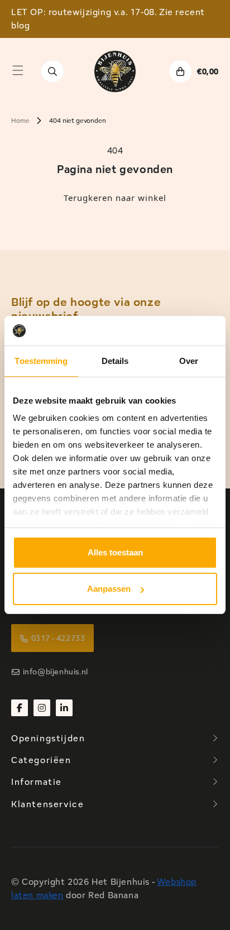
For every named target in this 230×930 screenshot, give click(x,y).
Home (20, 120)
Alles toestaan (115, 552)
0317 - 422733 (58, 638)
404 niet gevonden (77, 120)
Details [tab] (115, 361)
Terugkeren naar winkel (115, 197)
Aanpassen (109, 588)
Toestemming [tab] (41, 361)
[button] (18, 70)
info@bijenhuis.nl (55, 672)
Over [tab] (188, 361)
